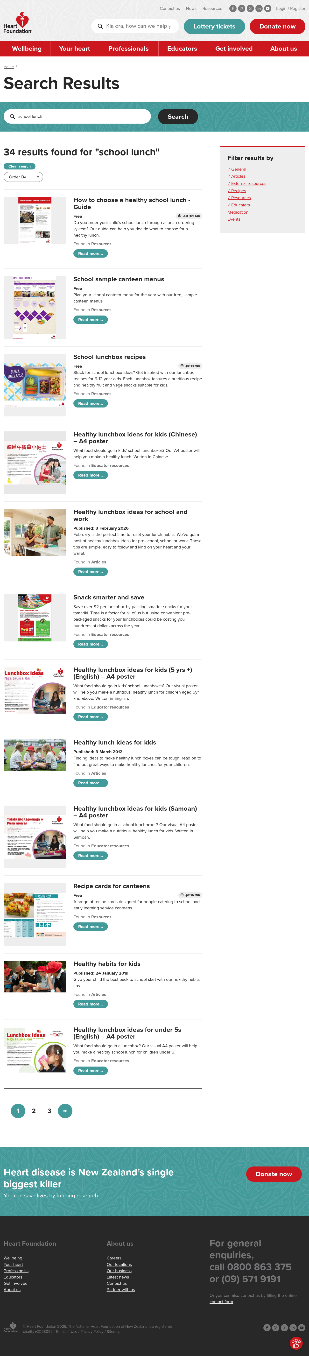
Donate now (278, 26)
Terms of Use (66, 1331)
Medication (238, 212)
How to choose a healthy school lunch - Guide (131, 203)
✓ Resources (239, 197)
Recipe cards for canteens (111, 886)
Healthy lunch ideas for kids (114, 742)
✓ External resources (247, 183)
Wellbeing (27, 49)
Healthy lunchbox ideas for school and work (130, 515)
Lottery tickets (214, 26)
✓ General (237, 169)
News (191, 8)
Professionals (128, 49)
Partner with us (121, 1289)
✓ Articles (236, 176)
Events (234, 219)
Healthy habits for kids (106, 964)
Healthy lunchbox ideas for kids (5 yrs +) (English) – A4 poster (132, 673)
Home (9, 66)
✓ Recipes (237, 190)
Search (178, 117)
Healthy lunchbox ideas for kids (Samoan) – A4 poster (135, 812)
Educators (182, 49)
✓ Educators (239, 205)
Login (281, 8)
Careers (114, 1258)
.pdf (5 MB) (192, 895)
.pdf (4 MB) (192, 366)
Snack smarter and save (108, 597)
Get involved (234, 49)
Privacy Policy (92, 1331)
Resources (212, 8)
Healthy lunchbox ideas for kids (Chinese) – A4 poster (135, 437)
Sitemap (113, 1331)
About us (283, 49)
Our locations (119, 1264)
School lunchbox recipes (109, 357)
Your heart (74, 49)
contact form (221, 1301)
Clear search (19, 166)
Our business (119, 1270)
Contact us (170, 8)
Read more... (90, 253)
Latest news (118, 1277)
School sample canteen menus (118, 279)
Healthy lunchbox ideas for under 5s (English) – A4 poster (127, 1033)
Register (297, 8)
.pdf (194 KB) (191, 216)
